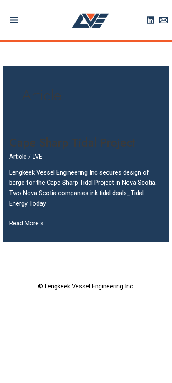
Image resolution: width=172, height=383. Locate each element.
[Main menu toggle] (14, 20)
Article (18, 156)
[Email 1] (163, 20)
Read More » (26, 222)
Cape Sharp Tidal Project (72, 142)
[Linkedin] (150, 20)
